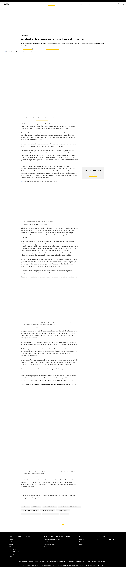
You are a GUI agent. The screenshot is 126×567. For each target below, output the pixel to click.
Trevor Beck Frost (52, 48)
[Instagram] (103, 540)
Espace (10, 556)
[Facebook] (97, 540)
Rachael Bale (27, 48)
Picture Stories (63, 510)
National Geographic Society (50, 544)
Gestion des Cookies (80, 561)
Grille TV (46, 546)
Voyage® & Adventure (14, 551)
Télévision (14, 1)
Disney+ (122, 1)
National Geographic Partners (50, 541)
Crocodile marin (50, 506)
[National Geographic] (2, 4)
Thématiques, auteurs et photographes (52, 539)
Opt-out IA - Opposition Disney (98, 561)
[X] (100, 540)
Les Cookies (71, 561)
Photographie (12, 554)
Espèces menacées (47, 510)
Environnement (12, 549)
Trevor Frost (53, 124)
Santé (10, 541)
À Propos (88, 561)
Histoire (11, 539)
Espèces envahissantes (30, 510)
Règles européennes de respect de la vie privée (57, 561)
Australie (36, 506)
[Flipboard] (106, 540)
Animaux (25, 35)
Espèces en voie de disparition (69, 506)
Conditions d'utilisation (39, 561)
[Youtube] (110, 540)
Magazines (5, 1)
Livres (80, 541)
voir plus (93, 175)
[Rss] (113, 540)
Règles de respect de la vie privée (26, 561)
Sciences (11, 546)
